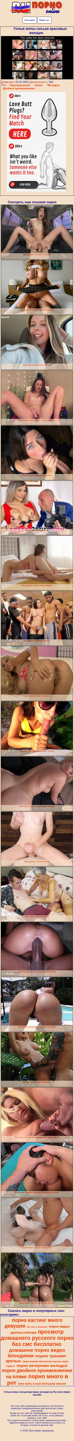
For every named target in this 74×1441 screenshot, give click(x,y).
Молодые (53, 85)
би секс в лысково (37, 1327)
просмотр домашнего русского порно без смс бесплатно (37, 1338)
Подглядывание (20, 85)
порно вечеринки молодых (42, 1365)
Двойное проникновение (19, 88)
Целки (39, 85)
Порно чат (44, 20)
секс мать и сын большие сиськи (42, 1383)
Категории (30, 20)
